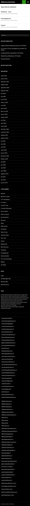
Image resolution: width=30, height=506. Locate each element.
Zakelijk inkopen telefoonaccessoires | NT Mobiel (13, 45)
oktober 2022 (4, 117)
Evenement (3, 299)
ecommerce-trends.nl (7, 466)
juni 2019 (3, 179)
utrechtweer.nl (5, 391)
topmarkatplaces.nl (6, 477)
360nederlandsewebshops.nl (9, 428)
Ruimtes (11, 300)
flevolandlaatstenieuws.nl (8, 337)
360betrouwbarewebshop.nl (9, 415)
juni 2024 (3, 93)
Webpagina (14, 305)
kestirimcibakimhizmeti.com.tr (9, 492)
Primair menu (28, 2)
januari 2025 (4, 78)
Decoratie (11, 297)
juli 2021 (3, 141)
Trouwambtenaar (12, 303)
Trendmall (3, 250)
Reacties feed (4, 281)
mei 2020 (3, 168)
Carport (3, 25)
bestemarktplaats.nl (7, 458)
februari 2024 (4, 102)
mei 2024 (3, 96)
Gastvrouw (19, 299)
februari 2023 (4, 111)
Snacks (21, 300)
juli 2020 (3, 162)
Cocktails (17, 296)
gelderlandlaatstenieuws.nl (8, 342)
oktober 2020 (4, 159)
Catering (13, 296)
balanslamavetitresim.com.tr (9, 483)
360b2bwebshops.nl (7, 401)
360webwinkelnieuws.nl (8, 447)
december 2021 (5, 129)
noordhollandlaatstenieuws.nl (9, 370)
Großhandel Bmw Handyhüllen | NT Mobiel (12, 53)
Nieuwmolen (4, 226)
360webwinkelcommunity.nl (9, 442)
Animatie (6, 294)
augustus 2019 (4, 173)
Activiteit (3, 294)
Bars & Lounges (21, 294)
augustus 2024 (4, 90)
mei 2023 (3, 105)
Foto (12, 299)
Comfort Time (4, 205)
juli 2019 (3, 176)
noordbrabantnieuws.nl (8, 367)
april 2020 (3, 170)
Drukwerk (21, 297)
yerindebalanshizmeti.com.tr (9, 486)
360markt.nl (5, 417)
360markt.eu (5, 420)
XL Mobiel (3, 265)
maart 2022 (4, 126)
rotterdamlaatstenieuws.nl (8, 375)
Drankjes (16, 297)
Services (15, 300)
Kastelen (2, 300)
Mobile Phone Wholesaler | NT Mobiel (11, 56)
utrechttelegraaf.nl (6, 389)
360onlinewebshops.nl (7, 434)
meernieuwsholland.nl (7, 359)
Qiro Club (3, 238)
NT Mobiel (3, 229)
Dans (8, 297)
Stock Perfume (4, 247)
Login (2, 275)
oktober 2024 (4, 84)
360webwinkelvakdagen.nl (8, 450)
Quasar (3, 241)
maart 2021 (4, 150)
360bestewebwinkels (8, 2)
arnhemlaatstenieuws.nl (8, 326)
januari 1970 (4, 182)
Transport (7, 303)
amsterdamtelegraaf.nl (7, 323)
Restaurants (7, 300)
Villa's (10, 305)
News (2, 223)
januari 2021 (4, 153)
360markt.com (5, 425)
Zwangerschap (21, 306)
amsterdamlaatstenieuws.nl (9, 321)
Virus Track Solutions (6, 259)
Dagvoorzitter (3, 297)
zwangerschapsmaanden (6, 308)
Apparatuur (11, 294)
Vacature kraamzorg (5, 305)
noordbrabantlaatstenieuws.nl (9, 364)
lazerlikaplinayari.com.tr (8, 495)
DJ (13, 297)
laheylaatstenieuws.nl (7, 351)
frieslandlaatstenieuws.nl (8, 340)
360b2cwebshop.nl (6, 404)
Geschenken (24, 299)
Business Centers (4, 296)
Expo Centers (8, 299)
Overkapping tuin (6, 18)
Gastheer (15, 299)
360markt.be (5, 423)
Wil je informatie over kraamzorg (7, 306)
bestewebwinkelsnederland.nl (9, 461)
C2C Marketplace (5, 199)
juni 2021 (3, 144)
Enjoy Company (5, 214)
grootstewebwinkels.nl (7, 472)
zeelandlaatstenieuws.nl (8, 394)
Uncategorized (4, 253)
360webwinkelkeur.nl (7, 444)
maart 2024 (4, 99)
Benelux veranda (5, 196)
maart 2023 (4, 108)
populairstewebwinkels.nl (8, 474)
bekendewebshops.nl (7, 455)
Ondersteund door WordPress (7, 504)
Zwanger (16, 306)
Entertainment (26, 297)
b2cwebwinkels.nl (6, 453)
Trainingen (3, 303)
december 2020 (5, 156)
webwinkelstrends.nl (7, 480)
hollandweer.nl (5, 348)
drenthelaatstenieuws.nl (8, 329)
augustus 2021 (4, 138)
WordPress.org (5, 284)
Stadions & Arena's (24, 302)
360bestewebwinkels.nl (8, 412)
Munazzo (3, 220)
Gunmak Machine (5, 59)
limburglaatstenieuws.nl (8, 353)
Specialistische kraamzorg (6, 302)
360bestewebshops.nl (7, 409)
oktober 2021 (4, 135)
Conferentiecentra (23, 296)
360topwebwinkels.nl (7, 436)
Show (18, 300)
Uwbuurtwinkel (5, 256)
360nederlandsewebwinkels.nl (9, 431)
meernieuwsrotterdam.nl (8, 362)
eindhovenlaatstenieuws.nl (8, 334)
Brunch (26, 294)
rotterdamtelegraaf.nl (7, 381)
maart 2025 (4, 75)
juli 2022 (3, 120)
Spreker (18, 302)
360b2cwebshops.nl (7, 406)
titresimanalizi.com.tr (7, 489)
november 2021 (5, 132)
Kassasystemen (5, 217)
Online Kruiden (5, 235)
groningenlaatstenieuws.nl (8, 345)
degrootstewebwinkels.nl (8, 464)
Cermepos (3, 202)
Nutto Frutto (4, 232)
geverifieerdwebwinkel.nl (8, 469)
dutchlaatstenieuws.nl (7, 332)
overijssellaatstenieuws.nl (8, 372)
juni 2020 (3, 165)
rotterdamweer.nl (6, 383)
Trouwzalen (18, 303)
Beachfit (3, 193)
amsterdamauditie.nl (7, 318)
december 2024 (5, 81)
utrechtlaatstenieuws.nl (8, 386)
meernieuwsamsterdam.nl (8, 356)
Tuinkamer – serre (6, 11)
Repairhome (4, 244)
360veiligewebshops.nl (7, 439)
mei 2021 (3, 147)
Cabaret (9, 296)
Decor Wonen (4, 211)
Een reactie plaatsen (13, 13)
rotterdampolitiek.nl (7, 378)
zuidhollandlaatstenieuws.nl (9, 397)
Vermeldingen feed (6, 278)
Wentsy (3, 262)
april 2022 (3, 123)
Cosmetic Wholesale (6, 208)
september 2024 (5, 87)
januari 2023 (4, 114)
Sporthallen (14, 302)
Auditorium (16, 294)
